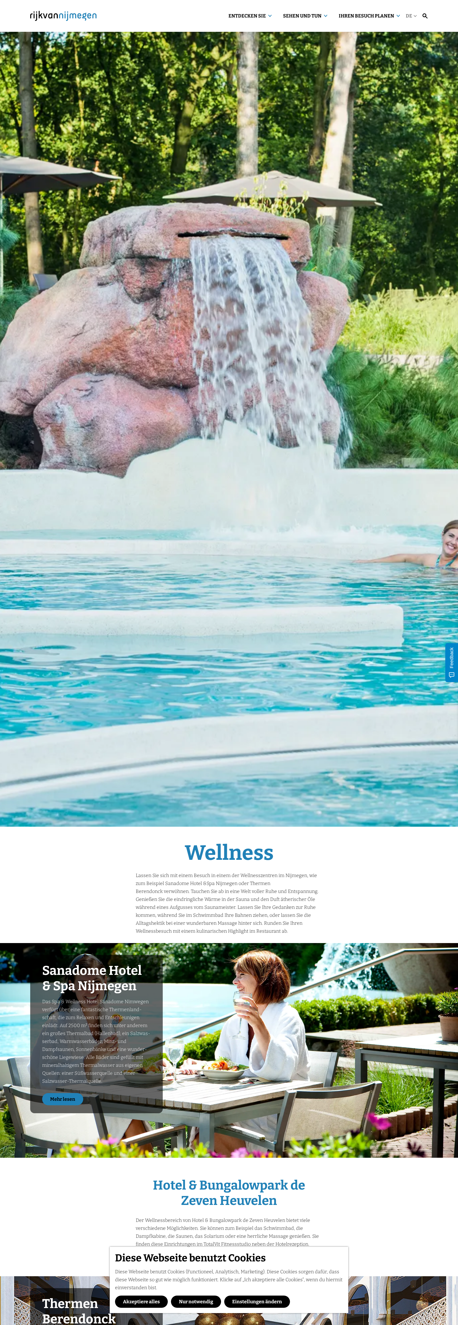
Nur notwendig (196, 1302)
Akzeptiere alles (141, 1302)
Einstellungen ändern (257, 1302)
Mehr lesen (62, 1099)
